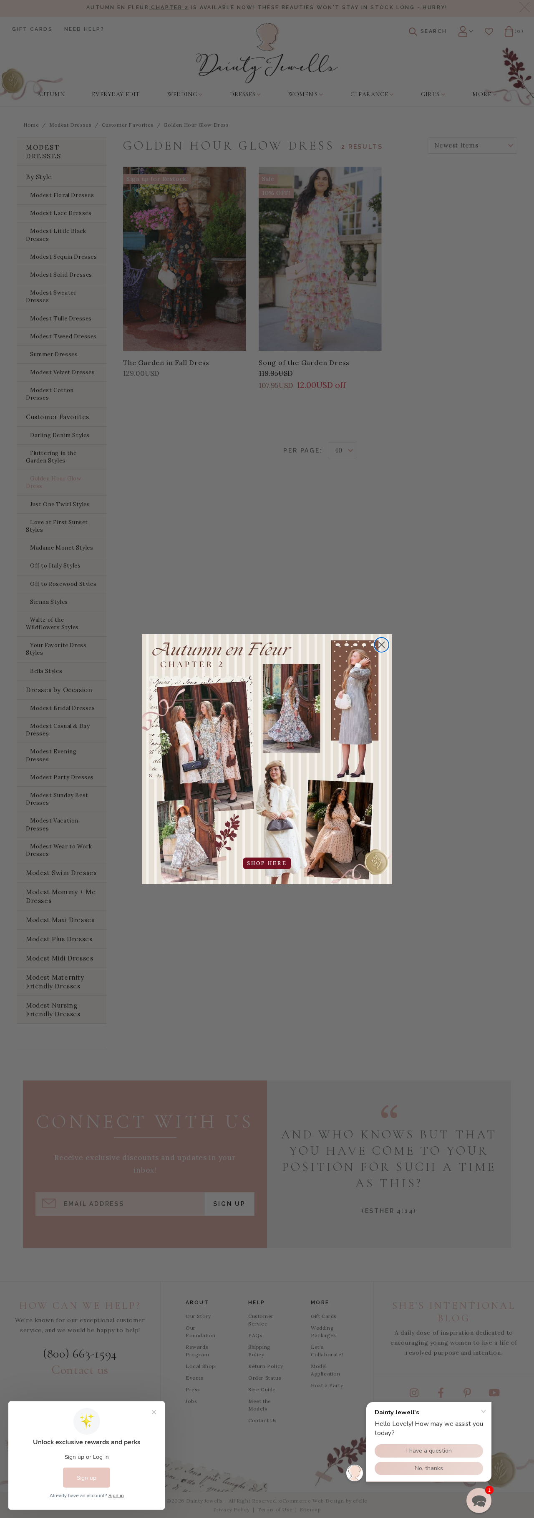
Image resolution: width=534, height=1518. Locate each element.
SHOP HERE (267, 863)
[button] (478, 1500)
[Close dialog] (381, 645)
